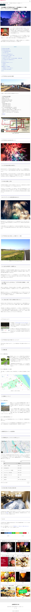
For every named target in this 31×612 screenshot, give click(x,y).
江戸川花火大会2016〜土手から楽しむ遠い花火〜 (21, 322)
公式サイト (4, 113)
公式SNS (4, 114)
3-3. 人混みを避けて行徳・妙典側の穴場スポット (8, 59)
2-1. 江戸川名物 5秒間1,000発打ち (6, 51)
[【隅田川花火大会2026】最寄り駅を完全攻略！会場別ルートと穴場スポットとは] (23, 548)
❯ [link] (29, 482)
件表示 (4, 461)
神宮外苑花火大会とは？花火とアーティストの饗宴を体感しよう (8, 541)
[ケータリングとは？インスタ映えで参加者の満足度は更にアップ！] (8, 593)
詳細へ (8, 567)
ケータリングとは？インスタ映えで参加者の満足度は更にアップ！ (8, 586)
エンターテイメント (9, 546)
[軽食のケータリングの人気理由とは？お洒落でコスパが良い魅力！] (23, 563)
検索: (20, 461)
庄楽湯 (7, 512)
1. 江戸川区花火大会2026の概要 (5, 48)
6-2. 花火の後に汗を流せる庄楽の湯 (6, 69)
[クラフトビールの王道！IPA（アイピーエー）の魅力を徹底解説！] (23, 578)
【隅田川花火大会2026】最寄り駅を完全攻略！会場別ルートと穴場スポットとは (23, 541)
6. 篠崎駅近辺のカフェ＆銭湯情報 (5, 66)
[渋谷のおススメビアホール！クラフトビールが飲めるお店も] (23, 593)
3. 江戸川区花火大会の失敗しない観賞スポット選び (7, 55)
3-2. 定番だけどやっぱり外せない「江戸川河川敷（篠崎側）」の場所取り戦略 (12, 58)
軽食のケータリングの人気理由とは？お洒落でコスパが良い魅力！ (23, 556)
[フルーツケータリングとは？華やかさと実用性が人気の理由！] (8, 578)
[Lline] (13, 533)
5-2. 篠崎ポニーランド (5, 65)
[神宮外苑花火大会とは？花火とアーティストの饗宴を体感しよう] (8, 548)
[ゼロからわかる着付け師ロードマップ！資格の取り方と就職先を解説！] (8, 563)
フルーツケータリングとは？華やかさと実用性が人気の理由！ (8, 571)
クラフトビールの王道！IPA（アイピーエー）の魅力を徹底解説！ (23, 571)
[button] (1, 463)
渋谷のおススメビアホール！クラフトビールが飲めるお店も (23, 586)
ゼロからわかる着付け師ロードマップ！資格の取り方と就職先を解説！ (8, 556)
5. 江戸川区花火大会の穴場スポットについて (7, 62)
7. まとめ (2, 70)
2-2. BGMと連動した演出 (5, 52)
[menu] (30, 1)
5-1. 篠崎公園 (4, 63)
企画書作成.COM (3, 0)
